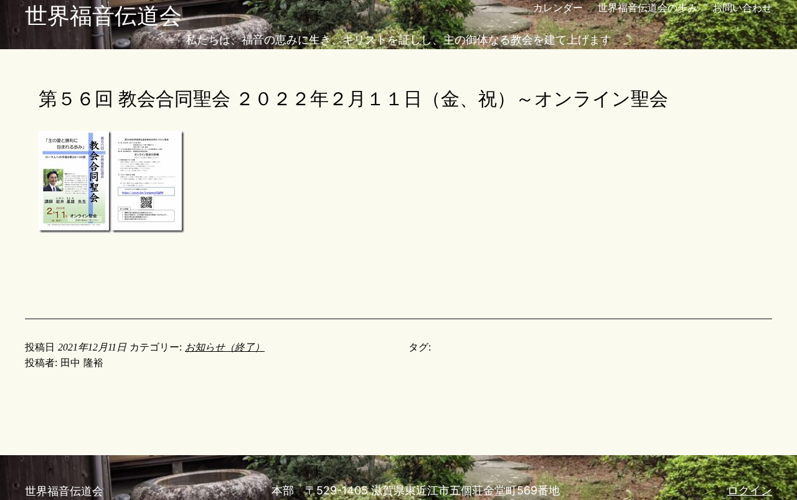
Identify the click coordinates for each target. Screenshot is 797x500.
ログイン (749, 490)
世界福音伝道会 (103, 15)
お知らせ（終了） (225, 347)
